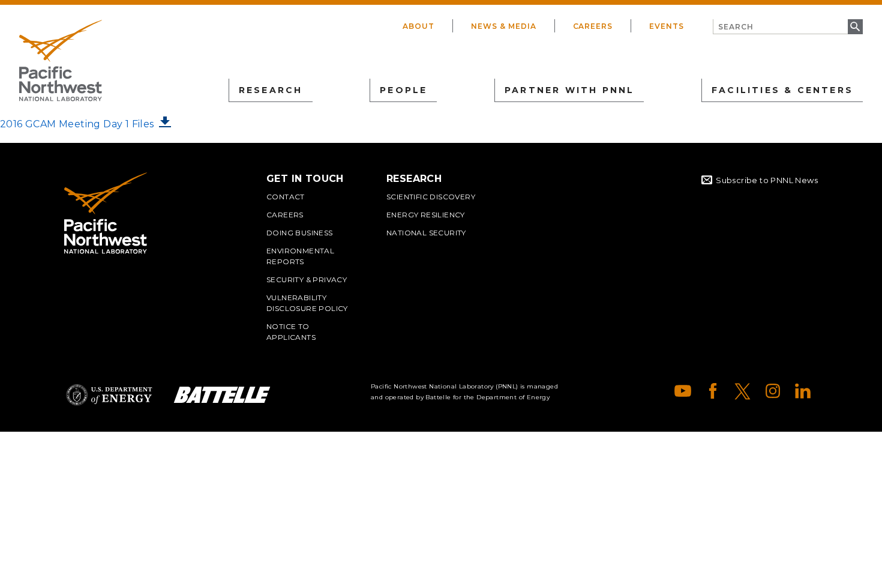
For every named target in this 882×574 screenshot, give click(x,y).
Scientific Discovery (430, 196)
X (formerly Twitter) (743, 391)
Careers (593, 26)
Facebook (713, 391)
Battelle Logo (222, 395)
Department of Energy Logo (109, 394)
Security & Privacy (306, 279)
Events (666, 26)
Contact (285, 196)
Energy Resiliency (425, 214)
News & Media (503, 26)
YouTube (683, 391)
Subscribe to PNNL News (767, 180)
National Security (426, 232)
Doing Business (299, 232)
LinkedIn (803, 391)
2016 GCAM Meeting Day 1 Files (77, 124)
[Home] (60, 60)
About (418, 26)
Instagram (773, 391)
